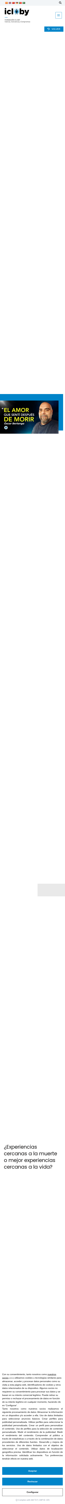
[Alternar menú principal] (58, 15)
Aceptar (32, 1471)
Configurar (32, 1492)
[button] (60, 3)
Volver (55, 29)
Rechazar (32, 1481)
